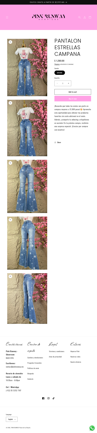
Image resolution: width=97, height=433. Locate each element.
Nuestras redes (75, 356)
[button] (7, 17)
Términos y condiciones (56, 351)
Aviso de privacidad (55, 356)
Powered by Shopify (24, 428)
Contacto (30, 379)
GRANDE (59, 72)
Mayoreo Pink (75, 351)
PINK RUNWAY (15, 428)
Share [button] (59, 142)
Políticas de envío (33, 368)
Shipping (57, 64)
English (10, 419)
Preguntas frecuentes (34, 363)
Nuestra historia (76, 362)
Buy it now (73, 98)
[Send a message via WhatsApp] (92, 428)
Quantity (57, 78)
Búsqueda (30, 373)
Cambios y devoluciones (35, 357)
